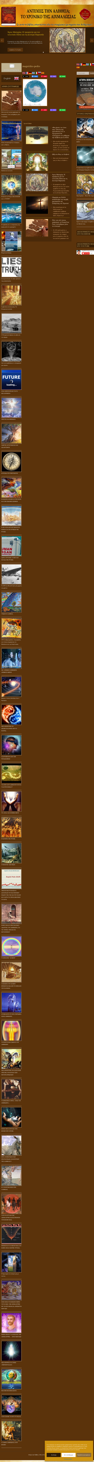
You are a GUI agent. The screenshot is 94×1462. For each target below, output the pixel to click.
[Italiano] (36, 73)
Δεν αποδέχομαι (68, 1455)
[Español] (42, 73)
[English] (24, 73)
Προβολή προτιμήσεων (83, 1455)
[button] (40, 52)
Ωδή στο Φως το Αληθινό (60, 154)
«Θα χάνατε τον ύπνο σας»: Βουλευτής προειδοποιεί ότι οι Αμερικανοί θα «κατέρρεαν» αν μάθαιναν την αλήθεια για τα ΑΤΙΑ (60, 132)
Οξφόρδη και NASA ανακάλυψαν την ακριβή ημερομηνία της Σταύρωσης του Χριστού (60, 200)
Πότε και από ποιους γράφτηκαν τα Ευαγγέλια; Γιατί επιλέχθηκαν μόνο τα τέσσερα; (60, 223)
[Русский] (39, 73)
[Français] (27, 73)
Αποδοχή (53, 1455)
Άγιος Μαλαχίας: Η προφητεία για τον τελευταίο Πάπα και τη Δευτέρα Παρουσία (59, 178)
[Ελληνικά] (33, 73)
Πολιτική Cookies (68, 1459)
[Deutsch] (30, 73)
